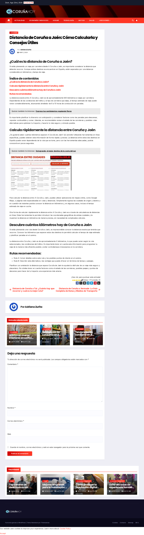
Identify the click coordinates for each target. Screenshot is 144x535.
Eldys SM (26, 342)
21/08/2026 (15, 491)
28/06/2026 (115, 491)
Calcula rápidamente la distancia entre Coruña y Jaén (36, 85)
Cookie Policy (65, 529)
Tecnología (68, 20)
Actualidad (19, 20)
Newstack (34, 522)
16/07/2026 (82, 491)
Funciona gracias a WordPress (15, 522)
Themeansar (45, 522)
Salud (91, 20)
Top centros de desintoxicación (18, 486)
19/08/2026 (48, 491)
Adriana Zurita (25, 50)
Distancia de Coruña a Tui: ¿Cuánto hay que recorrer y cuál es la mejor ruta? (34, 289)
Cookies (115, 522)
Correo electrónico (15, 421)
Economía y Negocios (38, 20)
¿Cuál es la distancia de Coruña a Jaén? (29, 81)
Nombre (11, 408)
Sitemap (130, 522)
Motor (82, 20)
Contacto (123, 522)
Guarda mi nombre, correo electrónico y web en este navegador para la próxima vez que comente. (50, 447)
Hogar (56, 20)
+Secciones (104, 20)
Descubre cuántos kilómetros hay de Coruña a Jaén (35, 89)
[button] (133, 20)
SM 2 (137, 522)
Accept (3, 533)
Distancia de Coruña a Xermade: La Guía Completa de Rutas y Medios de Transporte (76, 289)
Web (9, 434)
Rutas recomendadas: (20, 93)
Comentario (12, 364)
